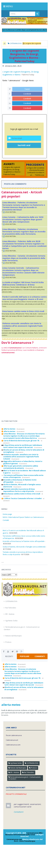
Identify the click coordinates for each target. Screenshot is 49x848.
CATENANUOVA (11, 601)
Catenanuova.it (12, 740)
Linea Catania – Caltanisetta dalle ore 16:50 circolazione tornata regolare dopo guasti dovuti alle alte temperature (22, 219)
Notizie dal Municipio (13, 636)
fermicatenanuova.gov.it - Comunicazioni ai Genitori (24, 778)
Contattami (18, 812)
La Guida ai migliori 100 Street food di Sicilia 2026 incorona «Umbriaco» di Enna (23, 283)
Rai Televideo (10, 607)
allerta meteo (10, 705)
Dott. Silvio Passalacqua (24, 841)
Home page (7, 514)
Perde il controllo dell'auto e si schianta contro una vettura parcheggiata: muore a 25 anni (24, 298)
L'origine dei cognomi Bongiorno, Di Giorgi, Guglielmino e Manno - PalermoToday (12, 170)
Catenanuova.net (14, 839)
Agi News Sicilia (11, 620)
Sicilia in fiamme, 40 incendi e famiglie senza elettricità (24, 547)
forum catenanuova (14, 735)
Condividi (27, 93)
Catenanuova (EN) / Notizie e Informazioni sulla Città (24, 834)
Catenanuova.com (13, 745)
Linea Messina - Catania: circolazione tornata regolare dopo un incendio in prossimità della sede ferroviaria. (23, 258)
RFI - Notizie (9, 614)
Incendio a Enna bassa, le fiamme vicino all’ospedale (23, 541)
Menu (9, 6)
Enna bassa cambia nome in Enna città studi (23, 311)
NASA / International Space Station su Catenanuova (23, 517)
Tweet (27, 89)
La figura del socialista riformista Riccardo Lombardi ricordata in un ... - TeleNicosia (35, 171)
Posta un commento (15, 184)
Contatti (6, 520)
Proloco (8, 642)
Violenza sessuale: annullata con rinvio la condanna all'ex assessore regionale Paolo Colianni (22, 325)
